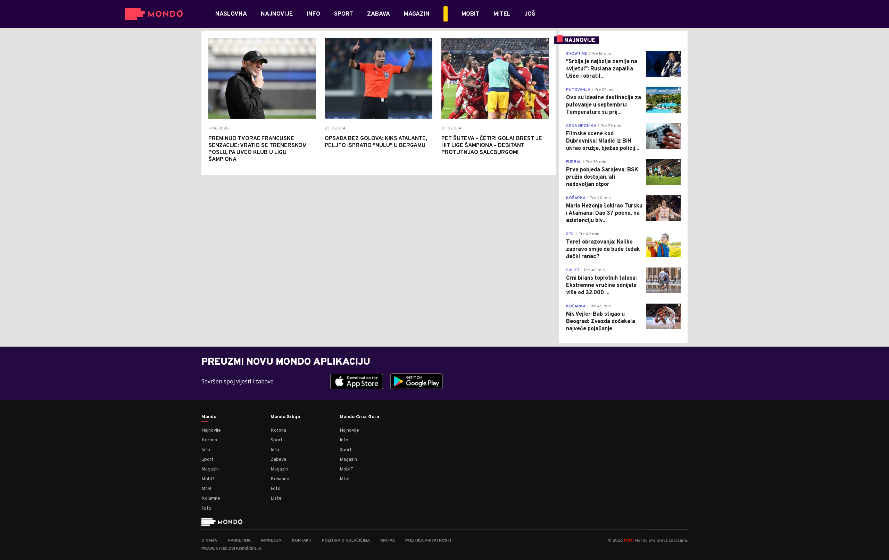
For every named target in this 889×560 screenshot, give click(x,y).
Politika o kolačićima (346, 540)
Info (205, 450)
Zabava (278, 460)
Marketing (239, 540)
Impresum (271, 540)
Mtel (206, 489)
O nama (209, 540)
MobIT (208, 479)
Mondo (208, 417)
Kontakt (301, 540)
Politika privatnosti (428, 540)
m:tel (629, 540)
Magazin (210, 469)
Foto (206, 508)
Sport (207, 460)
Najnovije (211, 430)
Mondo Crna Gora (359, 417)
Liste (276, 498)
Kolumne (210, 498)
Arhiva (387, 540)
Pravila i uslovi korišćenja (231, 549)
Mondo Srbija (285, 417)
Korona (209, 440)
